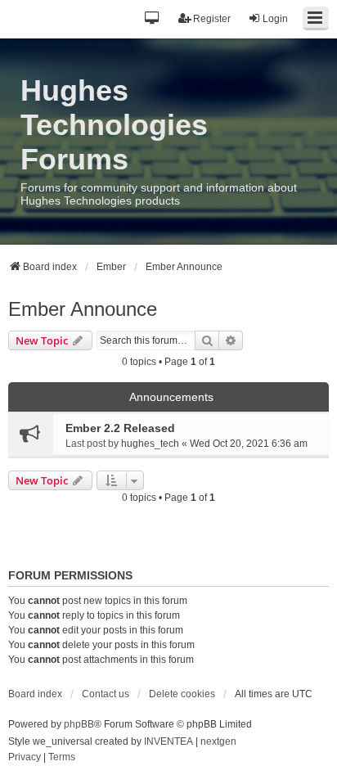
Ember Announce (82, 309)
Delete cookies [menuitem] (182, 694)
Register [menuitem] (212, 19)
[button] (152, 19)
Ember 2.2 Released (120, 428)
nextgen (218, 741)
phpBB (79, 724)
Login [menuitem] (275, 19)
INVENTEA (168, 741)
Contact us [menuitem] (105, 694)
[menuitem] (24, 758)
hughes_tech (150, 443)
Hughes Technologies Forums (114, 125)
